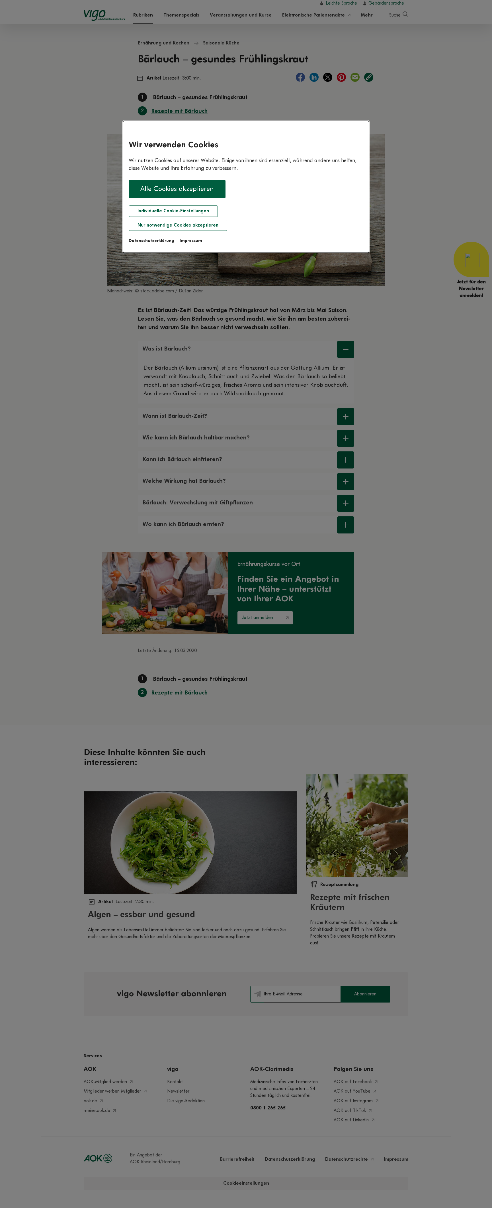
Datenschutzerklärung (151, 241)
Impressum (191, 241)
